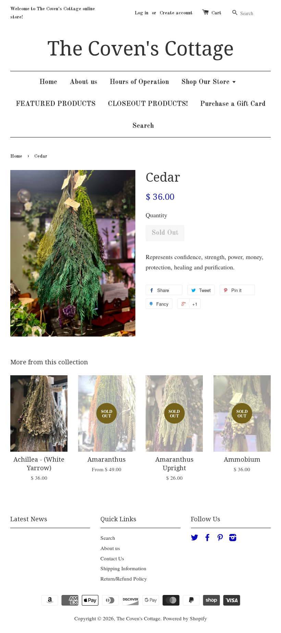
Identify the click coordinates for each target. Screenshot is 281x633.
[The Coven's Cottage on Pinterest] (220, 538)
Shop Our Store (206, 82)
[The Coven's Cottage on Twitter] (194, 538)
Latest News (28, 519)
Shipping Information (123, 568)
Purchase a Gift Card (233, 104)
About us (83, 82)
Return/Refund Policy (123, 578)
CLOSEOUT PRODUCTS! (148, 104)
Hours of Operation (139, 82)
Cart (216, 13)
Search (143, 126)
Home (48, 82)
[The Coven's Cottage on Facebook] (207, 538)
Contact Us (112, 558)
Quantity (156, 215)
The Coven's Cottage (140, 48)
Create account (176, 13)
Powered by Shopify (185, 618)
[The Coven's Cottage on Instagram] (232, 538)
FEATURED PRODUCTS (56, 104)
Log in (141, 13)
